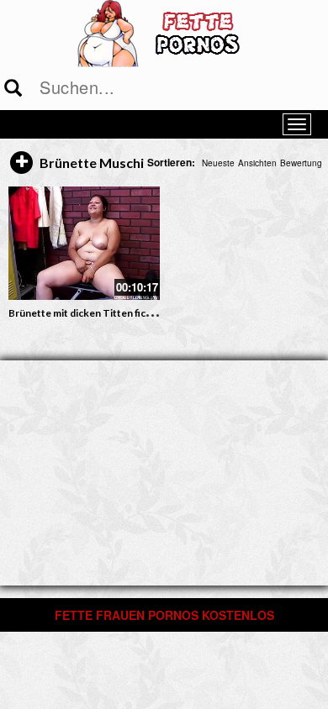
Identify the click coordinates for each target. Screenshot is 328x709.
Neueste (218, 163)
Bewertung (301, 163)
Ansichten (257, 163)
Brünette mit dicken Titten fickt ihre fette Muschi (122, 313)
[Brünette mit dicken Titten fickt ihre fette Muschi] (84, 243)
